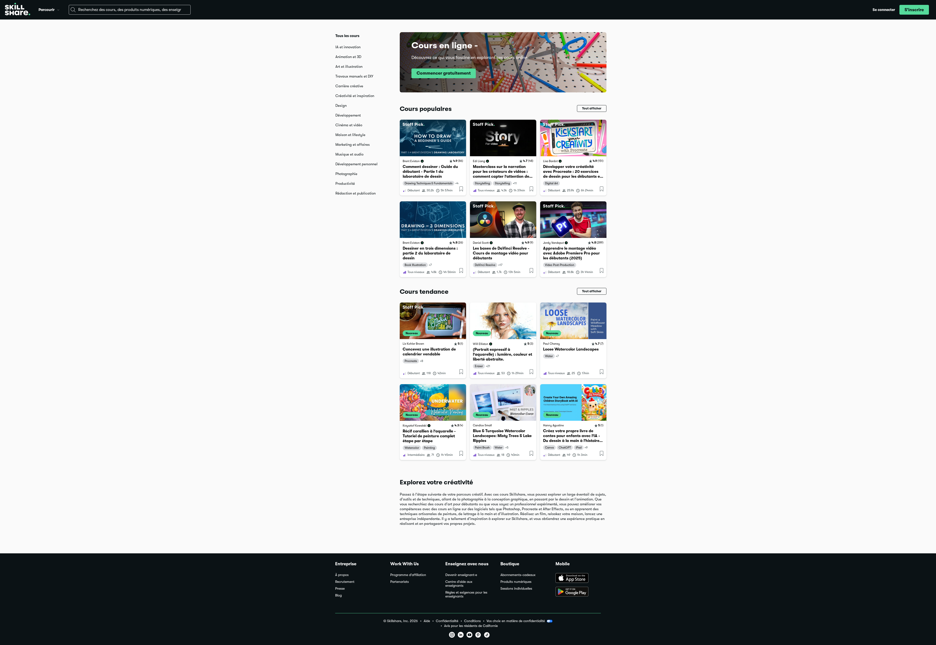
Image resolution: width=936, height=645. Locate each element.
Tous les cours (347, 36)
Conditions (472, 621)
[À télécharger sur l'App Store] (578, 578)
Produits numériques (515, 582)
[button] (58, 9)
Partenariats (399, 582)
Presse (340, 588)
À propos (342, 575)
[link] (433, 157)
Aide (427, 621)
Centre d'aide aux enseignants (458, 583)
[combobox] (130, 10)
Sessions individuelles (516, 588)
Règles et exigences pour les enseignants (466, 594)
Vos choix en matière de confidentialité (516, 621)
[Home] (17, 10)
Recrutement (344, 582)
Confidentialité (447, 621)
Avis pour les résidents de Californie (471, 626)
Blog (338, 595)
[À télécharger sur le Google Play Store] (578, 592)
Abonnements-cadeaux (518, 575)
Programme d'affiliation (408, 575)
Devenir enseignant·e (461, 575)
